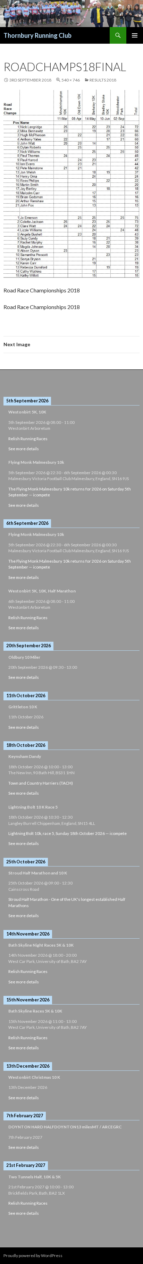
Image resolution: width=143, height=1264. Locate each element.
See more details (23, 448)
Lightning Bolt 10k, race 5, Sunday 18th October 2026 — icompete (67, 833)
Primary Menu (134, 35)
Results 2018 (103, 80)
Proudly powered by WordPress (32, 1255)
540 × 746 (70, 80)
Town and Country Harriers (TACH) (40, 783)
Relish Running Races (28, 438)
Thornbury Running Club (37, 35)
